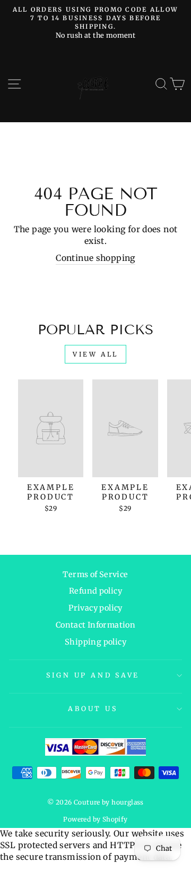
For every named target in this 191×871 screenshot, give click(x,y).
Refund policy (95, 591)
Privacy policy (95, 608)
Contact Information (95, 625)
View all (95, 354)
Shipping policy (95, 642)
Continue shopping (95, 258)
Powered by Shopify (95, 819)
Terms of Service (95, 574)
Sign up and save (93, 675)
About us (92, 709)
